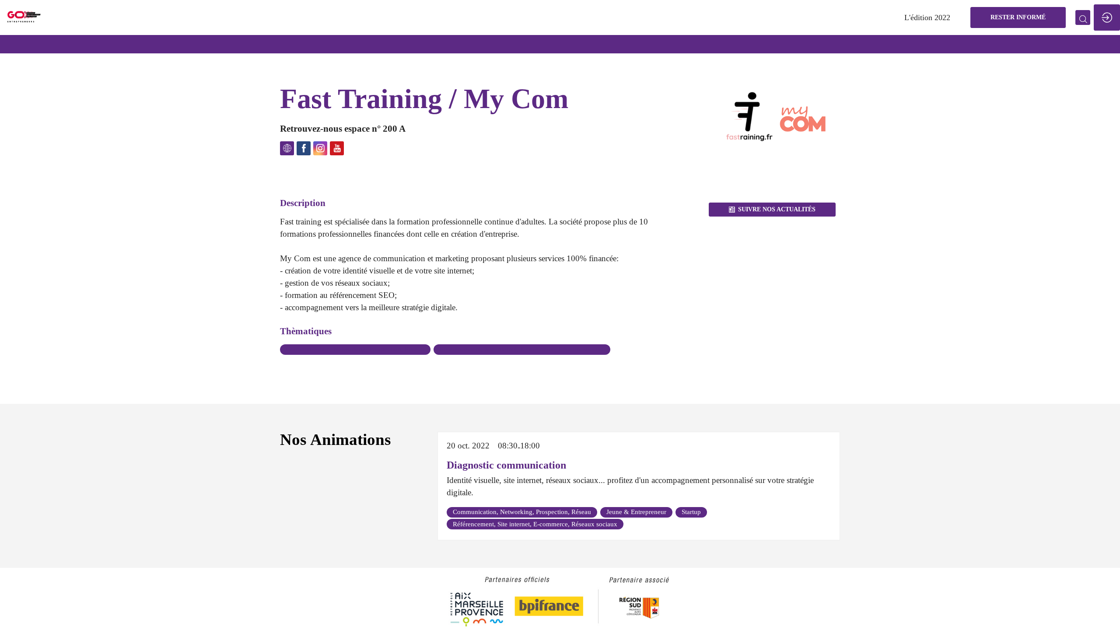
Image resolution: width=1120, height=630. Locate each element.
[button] (1018, 17)
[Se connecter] (1107, 17)
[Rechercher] (1082, 17)
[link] (927, 17)
